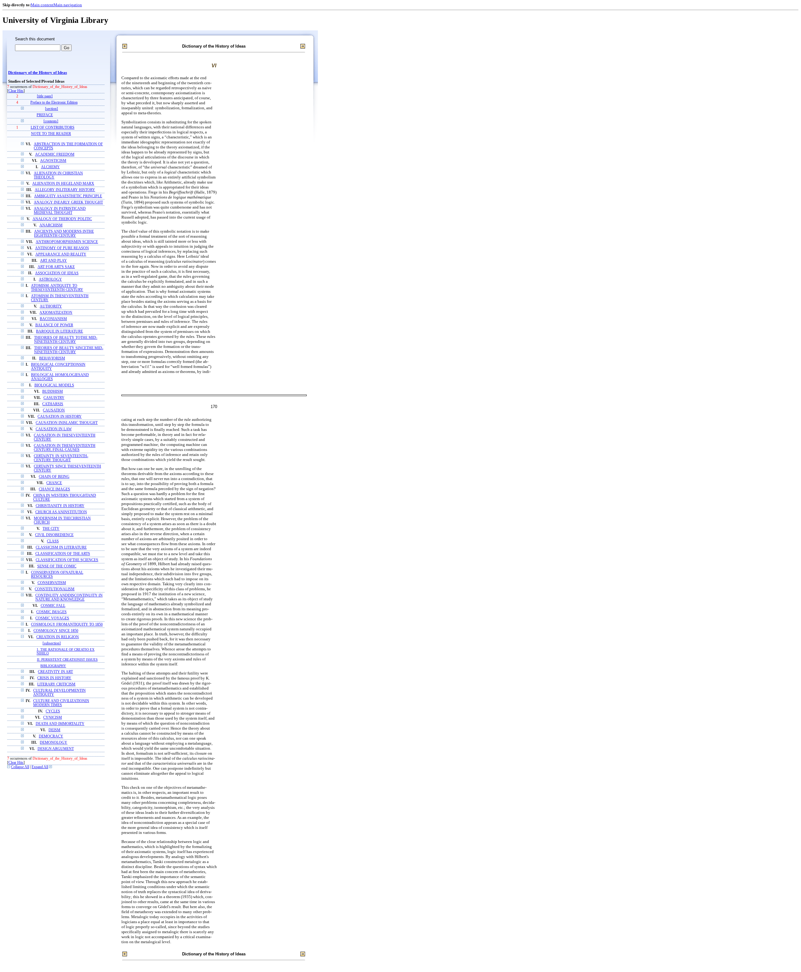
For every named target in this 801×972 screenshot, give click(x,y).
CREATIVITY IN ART (55, 672)
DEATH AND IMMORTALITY (60, 724)
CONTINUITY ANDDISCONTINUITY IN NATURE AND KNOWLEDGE (69, 597)
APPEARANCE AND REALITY (60, 254)
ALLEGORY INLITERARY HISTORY (65, 190)
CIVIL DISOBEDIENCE (54, 535)
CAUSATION (54, 410)
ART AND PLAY (53, 261)
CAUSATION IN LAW (54, 429)
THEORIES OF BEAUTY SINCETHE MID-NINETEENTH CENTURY (68, 350)
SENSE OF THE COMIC (56, 566)
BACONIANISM (53, 319)
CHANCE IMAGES (54, 489)
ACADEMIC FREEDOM (54, 155)
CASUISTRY (53, 398)
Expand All (40, 767)
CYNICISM (52, 718)
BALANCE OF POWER (54, 325)
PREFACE (45, 115)
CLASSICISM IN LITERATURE (61, 547)
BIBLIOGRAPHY (53, 666)
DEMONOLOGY (53, 743)
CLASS (53, 541)
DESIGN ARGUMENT (56, 749)
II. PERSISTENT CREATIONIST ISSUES (67, 659)
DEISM (54, 730)
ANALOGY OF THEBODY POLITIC (62, 219)
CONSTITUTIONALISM (54, 589)
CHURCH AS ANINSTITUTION (61, 512)
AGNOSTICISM (53, 161)
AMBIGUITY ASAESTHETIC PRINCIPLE (68, 196)
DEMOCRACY (51, 736)
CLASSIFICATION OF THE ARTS (62, 554)
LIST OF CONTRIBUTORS (52, 128)
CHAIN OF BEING (54, 477)
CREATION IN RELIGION (57, 637)
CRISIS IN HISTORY (54, 678)
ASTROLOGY (50, 279)
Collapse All (20, 767)
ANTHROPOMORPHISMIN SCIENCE (67, 242)
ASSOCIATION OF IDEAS (57, 273)
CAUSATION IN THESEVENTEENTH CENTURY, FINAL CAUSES (64, 448)
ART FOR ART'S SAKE (56, 267)
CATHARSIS (52, 404)
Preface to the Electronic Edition (54, 103)
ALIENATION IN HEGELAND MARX (63, 184)
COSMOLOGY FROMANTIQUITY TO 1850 (67, 625)
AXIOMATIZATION (55, 313)
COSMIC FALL (53, 606)
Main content (42, 5)
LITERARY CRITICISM (56, 684)
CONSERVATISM (52, 583)
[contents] (50, 121)
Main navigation (68, 5)
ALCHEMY (50, 167)
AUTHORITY (51, 306)
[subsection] (52, 643)
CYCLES (53, 711)
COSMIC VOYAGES (52, 618)
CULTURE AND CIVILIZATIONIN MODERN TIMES (61, 703)
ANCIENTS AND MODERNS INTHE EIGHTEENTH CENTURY (64, 234)
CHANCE (54, 483)
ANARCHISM (51, 225)
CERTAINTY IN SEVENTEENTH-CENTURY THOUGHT (61, 458)
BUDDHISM (52, 392)
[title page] (45, 96)
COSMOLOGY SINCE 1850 (55, 631)
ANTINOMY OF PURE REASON (62, 248)
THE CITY (51, 529)
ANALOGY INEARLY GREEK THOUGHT (68, 202)
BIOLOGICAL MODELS (54, 385)
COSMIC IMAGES (51, 612)
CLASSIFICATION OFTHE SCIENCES (67, 560)
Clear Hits (15, 91)
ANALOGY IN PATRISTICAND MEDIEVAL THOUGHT (60, 211)
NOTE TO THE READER (51, 134)
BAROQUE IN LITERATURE (59, 331)
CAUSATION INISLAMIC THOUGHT (67, 423)
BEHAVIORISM (52, 358)
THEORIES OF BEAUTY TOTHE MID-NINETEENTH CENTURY (65, 340)
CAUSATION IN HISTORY (60, 417)
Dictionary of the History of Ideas (37, 72)
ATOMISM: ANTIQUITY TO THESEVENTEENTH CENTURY (57, 288)
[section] (51, 109)
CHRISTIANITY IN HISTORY (60, 506)
